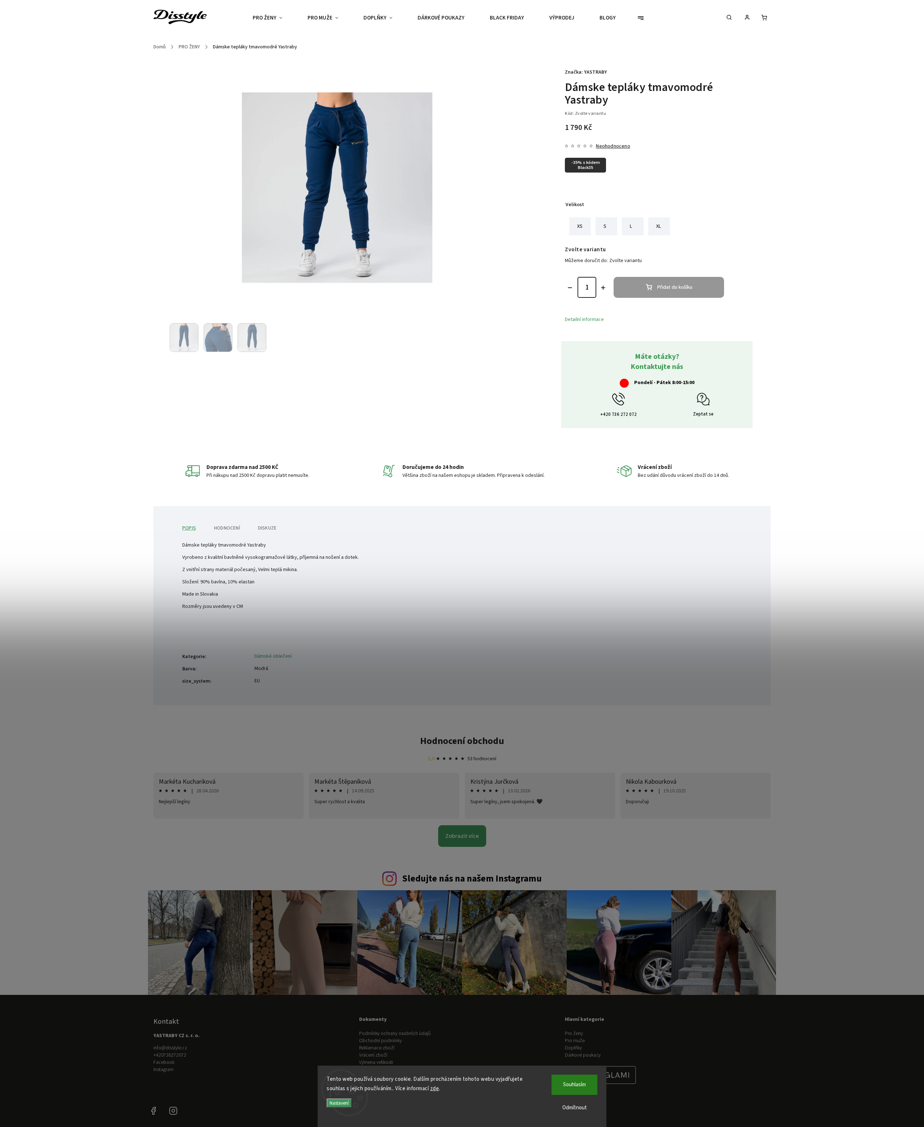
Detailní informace (584, 319)
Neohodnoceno (613, 146)
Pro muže (575, 1040)
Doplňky (573, 1048)
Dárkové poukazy (583, 1055)
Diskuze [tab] (267, 528)
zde (434, 1088)
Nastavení (339, 1103)
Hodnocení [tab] (227, 528)
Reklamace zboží (377, 1048)
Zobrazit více (462, 836)
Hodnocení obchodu (462, 741)
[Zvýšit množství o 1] (603, 287)
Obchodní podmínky (380, 1040)
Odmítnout (574, 1107)
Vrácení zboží (373, 1055)
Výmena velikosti (376, 1062)
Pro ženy (574, 1033)
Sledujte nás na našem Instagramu (472, 878)
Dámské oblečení (273, 656)
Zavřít (711, 375)
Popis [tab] (189, 528)
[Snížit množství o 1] (570, 287)
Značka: (586, 72)
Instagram (163, 1069)
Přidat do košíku (674, 287)
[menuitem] (274, 18)
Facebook (163, 1062)
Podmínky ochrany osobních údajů (395, 1033)
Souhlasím (574, 1084)
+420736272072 (169, 1055)
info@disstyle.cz (170, 1048)
